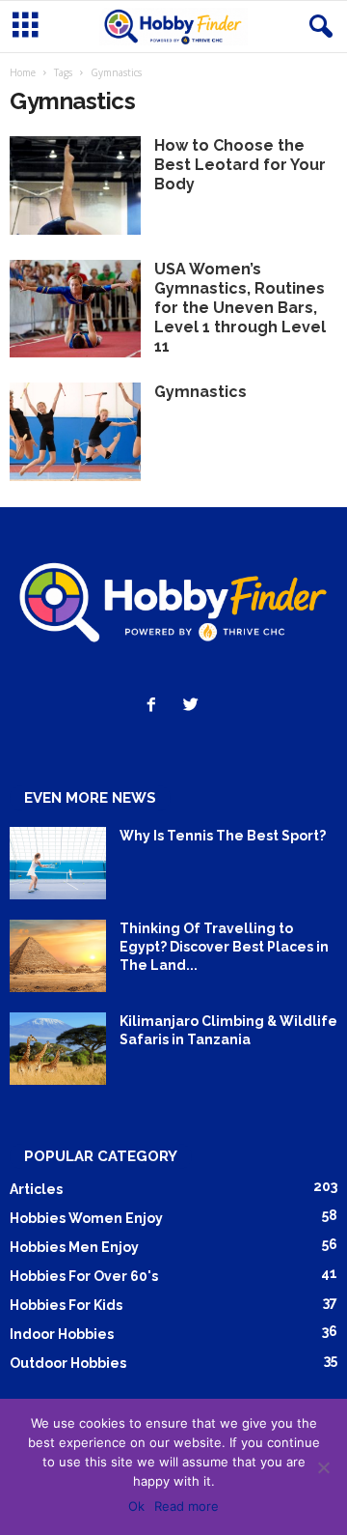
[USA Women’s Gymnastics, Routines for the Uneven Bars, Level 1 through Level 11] (75, 309)
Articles (36, 1189)
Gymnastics (200, 392)
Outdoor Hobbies (68, 1363)
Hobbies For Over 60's (84, 1276)
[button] (317, 27)
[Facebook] (155, 706)
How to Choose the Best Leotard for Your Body (240, 164)
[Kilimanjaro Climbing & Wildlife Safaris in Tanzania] (58, 1048)
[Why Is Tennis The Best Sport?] (58, 863)
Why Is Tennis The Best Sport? (223, 835)
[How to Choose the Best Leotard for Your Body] (75, 185)
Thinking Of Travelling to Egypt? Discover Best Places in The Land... (224, 947)
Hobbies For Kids (66, 1305)
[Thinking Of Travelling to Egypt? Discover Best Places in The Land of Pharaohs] (58, 956)
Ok (136, 1506)
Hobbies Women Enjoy (86, 1218)
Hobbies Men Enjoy (74, 1247)
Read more (186, 1506)
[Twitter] (193, 706)
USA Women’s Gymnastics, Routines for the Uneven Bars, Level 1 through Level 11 (240, 307)
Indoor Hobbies (62, 1334)
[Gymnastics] (75, 432)
